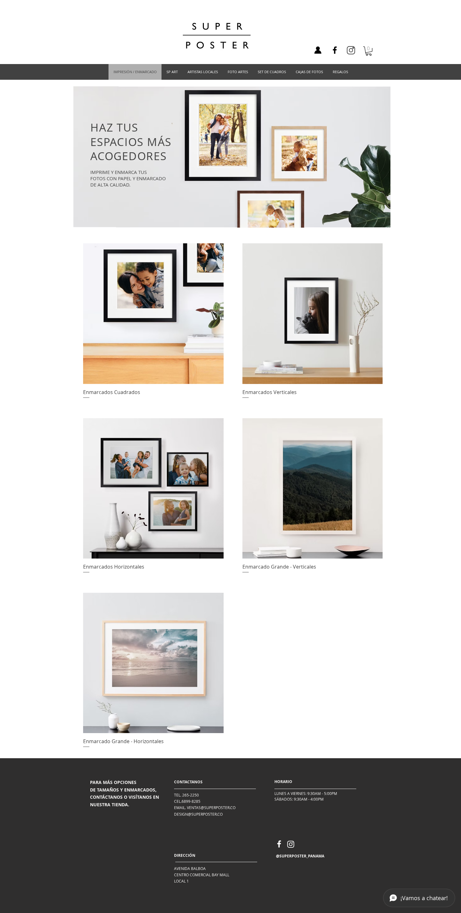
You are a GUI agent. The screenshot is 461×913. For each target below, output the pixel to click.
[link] (368, 51)
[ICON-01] (318, 50)
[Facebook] (335, 50)
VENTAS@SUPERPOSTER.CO (211, 807)
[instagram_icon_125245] (351, 50)
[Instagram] (290, 844)
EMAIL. (180, 807)
